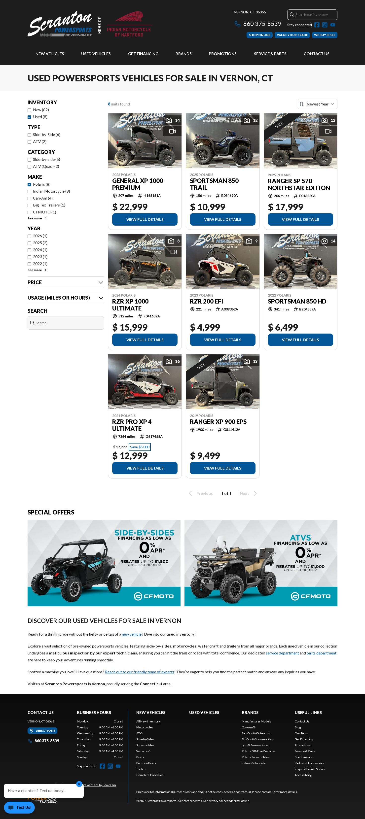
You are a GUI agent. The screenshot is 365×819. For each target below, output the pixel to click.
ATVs (139, 733)
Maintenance (303, 757)
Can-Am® (248, 727)
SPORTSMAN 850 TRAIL (214, 184)
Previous (204, 493)
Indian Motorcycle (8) (51, 191)
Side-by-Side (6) (46, 134)
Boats (140, 757)
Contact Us (316, 53)
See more (35, 218)
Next (244, 493)
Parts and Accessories (309, 763)
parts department (321, 652)
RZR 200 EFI (206, 301)
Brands (184, 53)
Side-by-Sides (145, 739)
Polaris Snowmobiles (255, 757)
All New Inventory (148, 721)
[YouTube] (333, 25)
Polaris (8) (41, 184)
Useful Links (308, 712)
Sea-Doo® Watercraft (256, 733)
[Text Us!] (19, 808)
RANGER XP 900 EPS (218, 421)
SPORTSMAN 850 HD (297, 301)
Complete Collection (150, 775)
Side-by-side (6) (46, 159)
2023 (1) (40, 256)
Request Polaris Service (310, 769)
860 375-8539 (262, 23)
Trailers (141, 769)
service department (282, 652)
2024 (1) (40, 249)
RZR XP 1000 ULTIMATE (130, 305)
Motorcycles (144, 727)
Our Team (301, 733)
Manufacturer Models (256, 721)
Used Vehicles (96, 53)
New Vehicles (50, 53)
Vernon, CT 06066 (250, 12)
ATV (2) (39, 141)
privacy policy (217, 801)
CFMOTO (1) (44, 211)
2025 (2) (40, 242)
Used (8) (40, 116)
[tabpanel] (100, 739)
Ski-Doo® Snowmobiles (257, 739)
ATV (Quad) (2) (46, 166)
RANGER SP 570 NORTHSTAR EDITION (299, 184)
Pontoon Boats (146, 763)
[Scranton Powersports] (90, 24)
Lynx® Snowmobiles (255, 745)
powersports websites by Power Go (92, 785)
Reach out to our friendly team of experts (139, 671)
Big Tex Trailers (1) (49, 205)
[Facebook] (317, 25)
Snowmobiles (145, 745)
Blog (298, 727)
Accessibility (303, 775)
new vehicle (132, 634)
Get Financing (143, 53)
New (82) (41, 109)
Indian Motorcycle (254, 763)
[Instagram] (325, 25)
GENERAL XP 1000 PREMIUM (137, 184)
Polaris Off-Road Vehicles (259, 751)
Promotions (223, 53)
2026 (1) (40, 235)
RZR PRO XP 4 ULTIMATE (132, 425)
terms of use (240, 801)
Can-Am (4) (43, 198)
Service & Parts (270, 53)
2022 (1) (40, 263)
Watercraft (143, 751)
